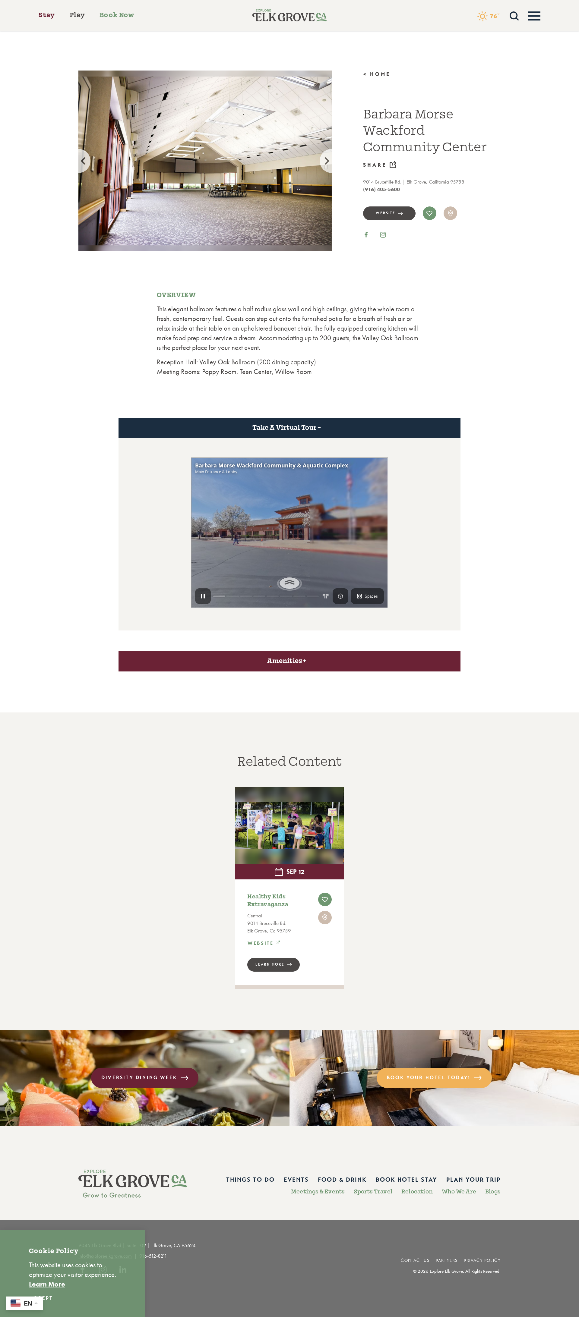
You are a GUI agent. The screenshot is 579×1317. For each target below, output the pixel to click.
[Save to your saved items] (429, 213)
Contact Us (415, 1260)
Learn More (269, 964)
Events (296, 1179)
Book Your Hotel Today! (428, 1077)
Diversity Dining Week (139, 1077)
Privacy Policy (482, 1260)
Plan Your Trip (473, 1179)
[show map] (450, 213)
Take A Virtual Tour (284, 428)
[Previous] (78, 161)
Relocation (417, 1191)
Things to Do (250, 1179)
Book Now (117, 15)
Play (77, 15)
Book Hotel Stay (406, 1179)
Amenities (284, 661)
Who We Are (459, 1191)
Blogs (493, 1191)
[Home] (289, 15)
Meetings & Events (318, 1191)
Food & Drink (342, 1179)
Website (385, 213)
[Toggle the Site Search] (514, 15)
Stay (47, 15)
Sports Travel (373, 1191)
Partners (446, 1260)
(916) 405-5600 (381, 189)
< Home (377, 74)
